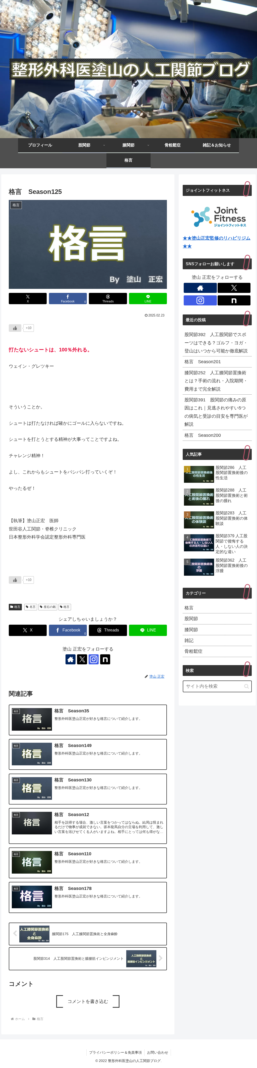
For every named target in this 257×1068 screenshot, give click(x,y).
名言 (33, 607)
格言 (17, 607)
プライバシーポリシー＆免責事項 (115, 1052)
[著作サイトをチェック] (71, 659)
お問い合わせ (157, 1052)
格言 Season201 (202, 361)
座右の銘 (50, 607)
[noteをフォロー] (105, 659)
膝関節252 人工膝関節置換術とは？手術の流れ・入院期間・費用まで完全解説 (216, 381)
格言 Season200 (202, 435)
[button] (246, 686)
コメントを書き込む (88, 1001)
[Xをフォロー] (82, 659)
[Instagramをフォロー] (94, 659)
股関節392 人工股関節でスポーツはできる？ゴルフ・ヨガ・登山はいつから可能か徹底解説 (216, 342)
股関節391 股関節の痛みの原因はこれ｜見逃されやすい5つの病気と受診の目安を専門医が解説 (216, 412)
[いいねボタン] (15, 328)
